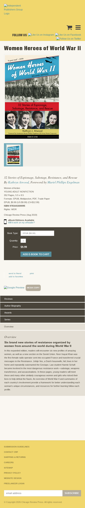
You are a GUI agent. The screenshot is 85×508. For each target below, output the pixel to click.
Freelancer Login (14, 483)
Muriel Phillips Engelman (63, 182)
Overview (8, 326)
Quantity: (13, 240)
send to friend (15, 273)
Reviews (8, 299)
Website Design (12, 478)
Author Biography (12, 306)
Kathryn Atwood (18, 182)
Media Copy (33, 288)
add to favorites (16, 276)
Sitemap (8, 468)
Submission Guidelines (16, 447)
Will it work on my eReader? (21, 222)
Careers (9, 462)
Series (7, 319)
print (32, 273)
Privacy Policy (12, 473)
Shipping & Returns (15, 457)
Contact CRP (11, 452)
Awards (8, 312)
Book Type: (12, 233)
